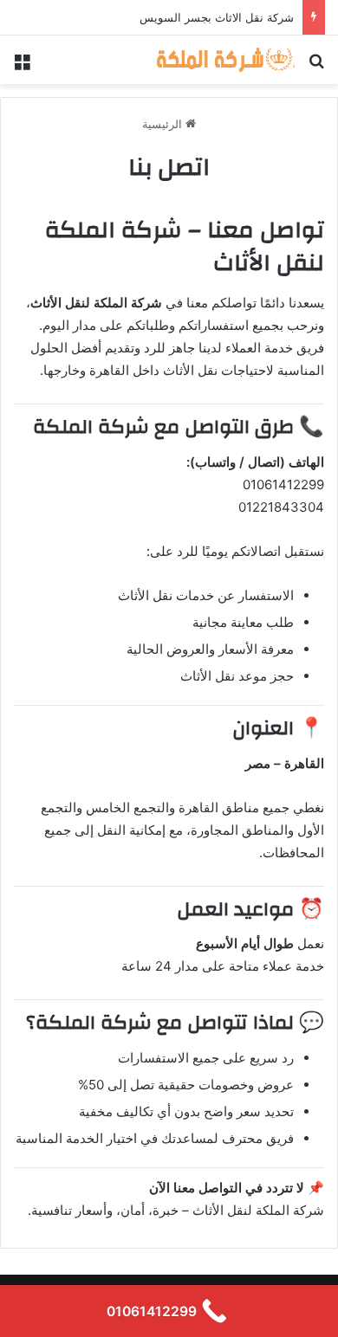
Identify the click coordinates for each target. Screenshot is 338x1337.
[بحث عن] (316, 66)
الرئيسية (163, 124)
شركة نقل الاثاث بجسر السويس (217, 17)
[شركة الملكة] (225, 60)
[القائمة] (21, 66)
